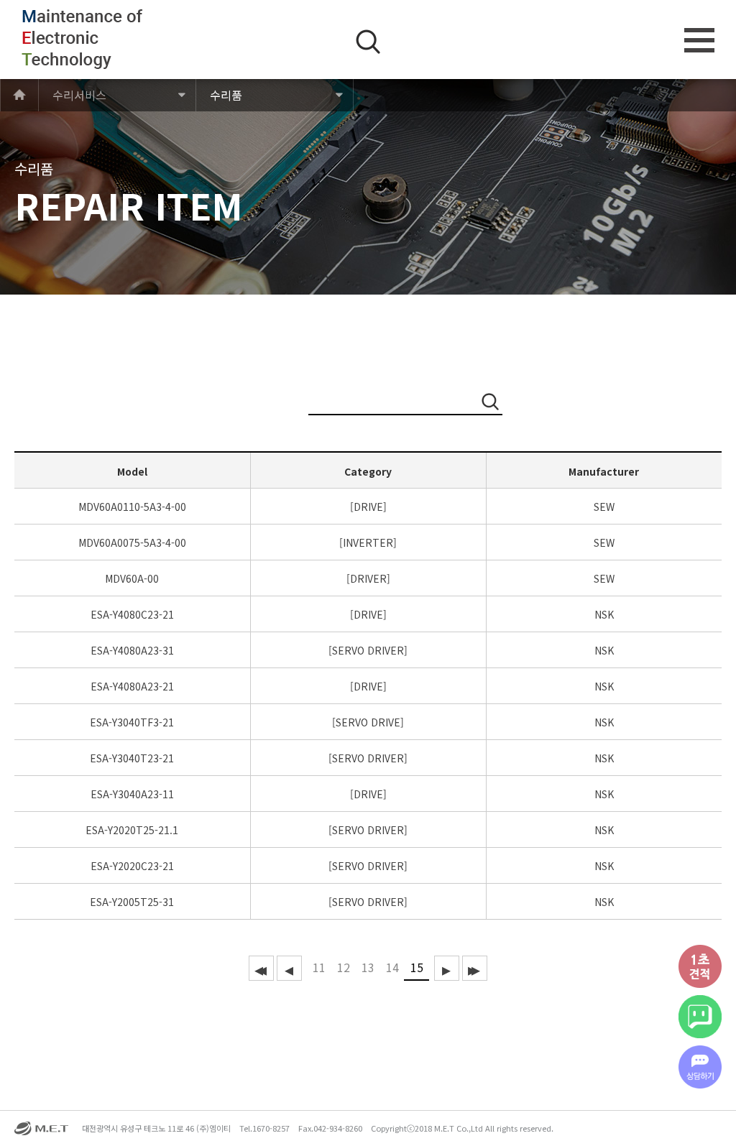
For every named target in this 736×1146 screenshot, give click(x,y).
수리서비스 (79, 94)
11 (319, 967)
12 (343, 967)
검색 (368, 41)
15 (416, 967)
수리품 (226, 94)
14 (392, 967)
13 (368, 967)
